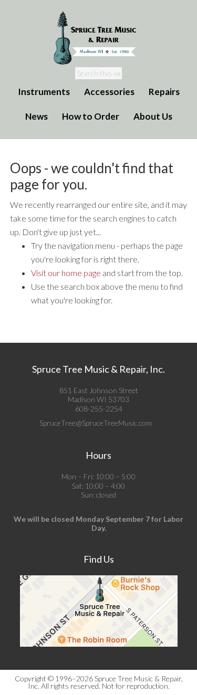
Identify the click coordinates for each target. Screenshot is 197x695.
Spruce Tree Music (98, 38)
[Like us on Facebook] (155, 422)
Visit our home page (66, 273)
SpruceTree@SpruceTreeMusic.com (95, 422)
